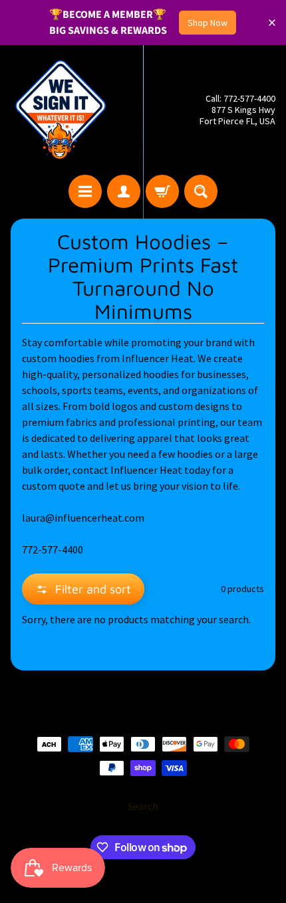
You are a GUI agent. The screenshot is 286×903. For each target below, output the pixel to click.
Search (143, 806)
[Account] (123, 191)
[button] (83, 589)
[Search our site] (200, 191)
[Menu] (85, 191)
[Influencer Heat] (60, 110)
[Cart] (162, 191)
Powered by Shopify (143, 875)
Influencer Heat (140, 864)
